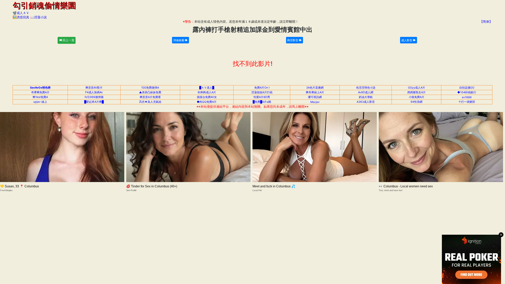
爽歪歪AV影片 (94, 87)
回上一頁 (68, 40)
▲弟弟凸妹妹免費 (150, 92)
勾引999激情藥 (94, 97)
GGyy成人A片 (416, 87)
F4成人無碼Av (94, 92)
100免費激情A (150, 87)
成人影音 (407, 40)
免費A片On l (261, 87)
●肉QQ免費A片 (207, 101)
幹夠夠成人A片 (207, 92)
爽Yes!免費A (40, 97)
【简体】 (486, 21)
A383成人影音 (366, 101)
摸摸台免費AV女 (207, 97)
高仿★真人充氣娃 (150, 101)
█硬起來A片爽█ (94, 101)
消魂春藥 (179, 40)
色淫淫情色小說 (365, 87)
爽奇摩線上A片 (315, 92)
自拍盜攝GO (466, 87)
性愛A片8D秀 (261, 97)
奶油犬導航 (366, 97)
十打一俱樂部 (466, 101)
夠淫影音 (293, 40)
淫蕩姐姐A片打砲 (261, 92)
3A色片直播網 (315, 87)
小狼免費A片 (416, 97)
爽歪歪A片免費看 (150, 97)
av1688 (467, 97)
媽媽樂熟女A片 (416, 92)
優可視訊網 (315, 97)
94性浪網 (416, 101)
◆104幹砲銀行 (466, 92)
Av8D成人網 (365, 92)
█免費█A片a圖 (262, 101)
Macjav (315, 102)
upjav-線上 (40, 101)
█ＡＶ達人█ (206, 87)
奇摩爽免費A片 (40, 92)
